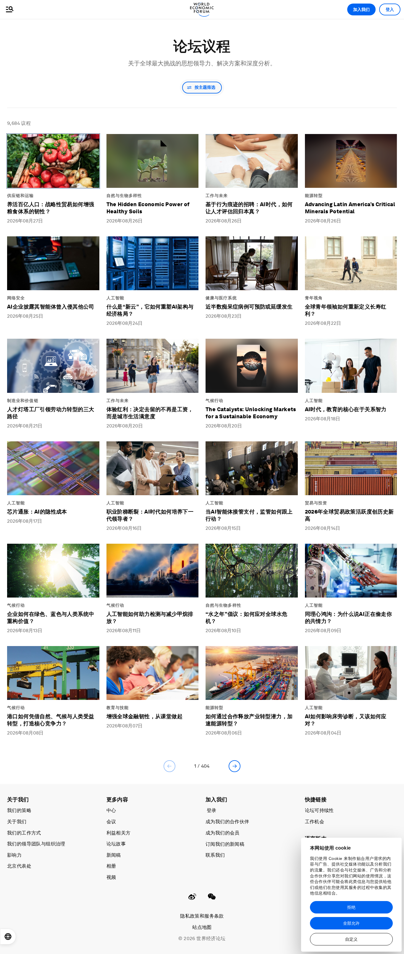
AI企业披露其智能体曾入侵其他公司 (50, 307)
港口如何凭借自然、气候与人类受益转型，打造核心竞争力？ (50, 720)
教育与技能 (117, 707)
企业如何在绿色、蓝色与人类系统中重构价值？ (50, 617)
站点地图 (202, 927)
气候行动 (214, 400)
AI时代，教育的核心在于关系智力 (346, 409)
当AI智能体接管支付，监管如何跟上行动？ (249, 515)
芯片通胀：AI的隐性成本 (37, 512)
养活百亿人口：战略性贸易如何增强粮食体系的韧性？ (50, 207)
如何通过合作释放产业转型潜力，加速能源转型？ (249, 720)
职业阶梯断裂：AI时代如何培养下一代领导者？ (150, 515)
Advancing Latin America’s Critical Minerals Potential (350, 207)
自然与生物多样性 (124, 195)
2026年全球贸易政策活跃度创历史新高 (349, 515)
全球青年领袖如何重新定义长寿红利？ (346, 310)
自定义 (351, 939)
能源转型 (314, 195)
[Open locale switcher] (8, 936)
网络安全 (16, 298)
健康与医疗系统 (221, 298)
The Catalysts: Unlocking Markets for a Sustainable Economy (251, 412)
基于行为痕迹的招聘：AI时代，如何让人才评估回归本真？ (249, 207)
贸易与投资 (316, 503)
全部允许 (351, 923)
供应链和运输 (20, 195)
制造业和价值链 (22, 400)
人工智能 (115, 298)
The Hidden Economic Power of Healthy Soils (148, 207)
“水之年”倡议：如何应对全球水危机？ (246, 617)
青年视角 (314, 298)
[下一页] (234, 766)
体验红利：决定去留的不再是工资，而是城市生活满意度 (149, 412)
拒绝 (351, 907)
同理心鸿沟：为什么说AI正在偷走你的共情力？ (348, 617)
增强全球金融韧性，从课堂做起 (144, 716)
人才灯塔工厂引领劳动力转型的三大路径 (50, 412)
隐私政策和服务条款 (202, 916)
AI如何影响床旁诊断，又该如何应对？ (346, 720)
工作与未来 (217, 195)
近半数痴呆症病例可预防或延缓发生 (249, 307)
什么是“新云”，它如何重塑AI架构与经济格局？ (150, 310)
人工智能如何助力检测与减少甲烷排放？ (149, 617)
